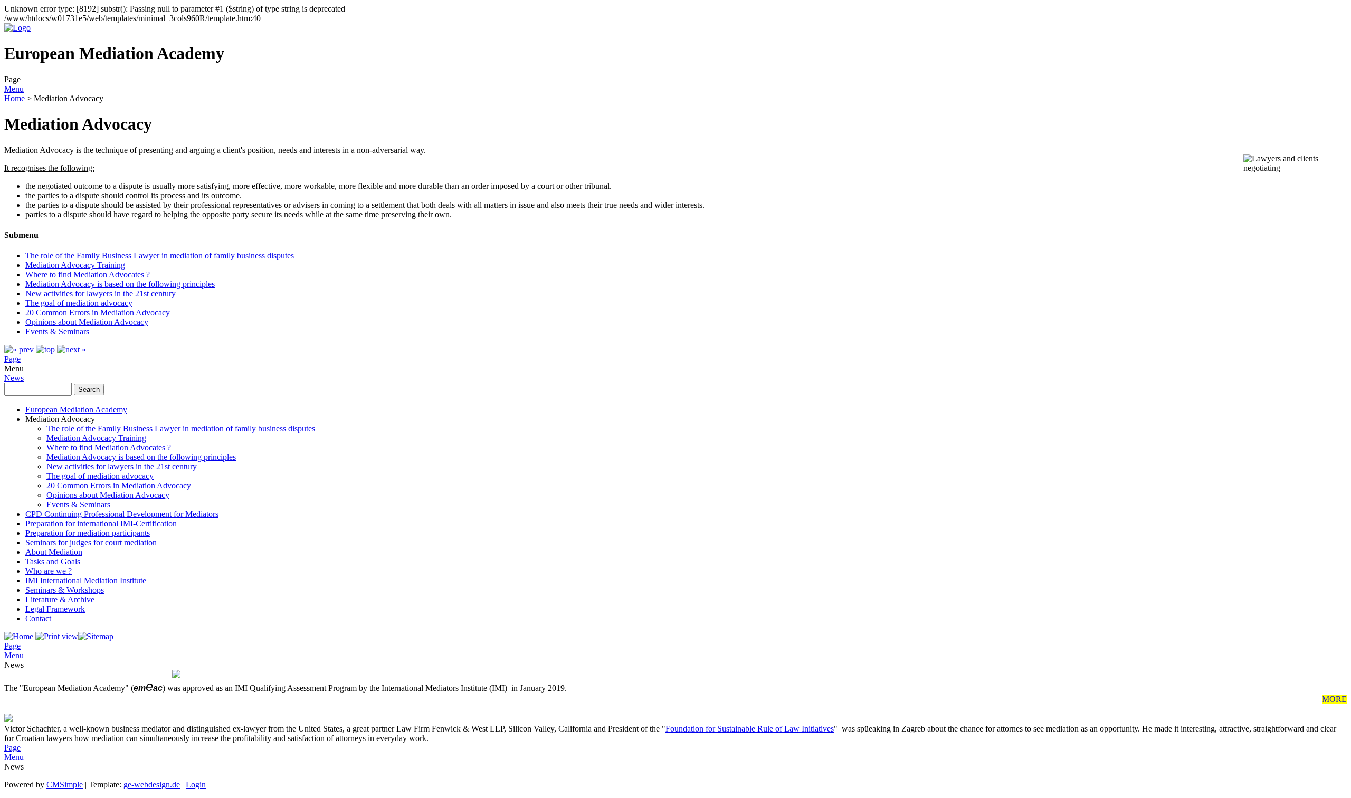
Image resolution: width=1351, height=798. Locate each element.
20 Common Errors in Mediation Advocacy (97, 312)
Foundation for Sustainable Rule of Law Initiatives (749, 728)
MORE (1334, 699)
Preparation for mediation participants (87, 532)
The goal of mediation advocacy (78, 303)
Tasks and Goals (52, 561)
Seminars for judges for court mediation (91, 542)
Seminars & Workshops (64, 589)
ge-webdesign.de (151, 784)
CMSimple (64, 784)
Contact (38, 618)
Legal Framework (55, 608)
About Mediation (53, 551)
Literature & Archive (59, 599)
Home (14, 98)
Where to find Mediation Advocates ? (87, 274)
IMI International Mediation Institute (85, 580)
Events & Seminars (57, 331)
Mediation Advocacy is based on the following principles (120, 284)
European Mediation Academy (76, 409)
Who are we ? (48, 570)
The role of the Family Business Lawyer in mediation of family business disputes (159, 255)
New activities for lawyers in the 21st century (100, 293)
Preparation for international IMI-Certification (101, 523)
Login (196, 784)
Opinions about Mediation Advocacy (86, 322)
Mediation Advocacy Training (75, 265)
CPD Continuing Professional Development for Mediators (121, 513)
